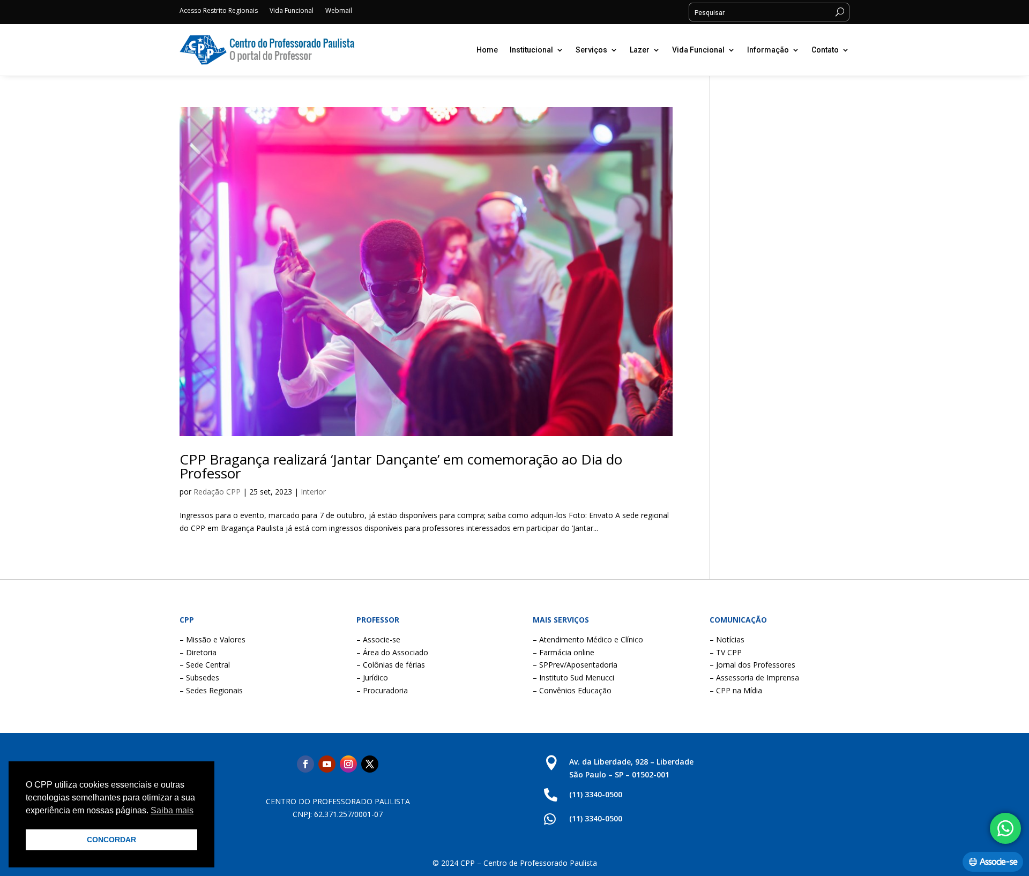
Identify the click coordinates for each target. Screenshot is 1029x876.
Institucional (531, 50)
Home (487, 50)
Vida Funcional (292, 11)
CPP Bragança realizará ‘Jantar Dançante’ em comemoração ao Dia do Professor (401, 466)
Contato (825, 50)
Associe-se (998, 862)
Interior (313, 491)
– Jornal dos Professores (752, 665)
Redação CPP (217, 491)
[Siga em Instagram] (348, 764)
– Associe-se (378, 639)
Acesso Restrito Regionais (219, 11)
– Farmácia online (563, 652)
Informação (768, 50)
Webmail (338, 11)
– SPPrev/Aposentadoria (575, 665)
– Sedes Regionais (211, 690)
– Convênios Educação (572, 690)
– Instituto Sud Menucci (573, 677)
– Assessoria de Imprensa (754, 677)
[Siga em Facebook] (305, 764)
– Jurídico (372, 677)
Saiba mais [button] (172, 810)
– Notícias (727, 639)
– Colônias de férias (390, 665)
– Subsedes (199, 677)
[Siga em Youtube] (326, 764)
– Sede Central (205, 665)
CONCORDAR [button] (111, 839)
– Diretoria (198, 652)
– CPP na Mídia (736, 690)
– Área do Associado (392, 652)
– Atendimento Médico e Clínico (588, 639)
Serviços (591, 50)
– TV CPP (726, 652)
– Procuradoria (382, 690)
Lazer (640, 50)
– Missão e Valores (212, 639)
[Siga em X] (369, 764)
